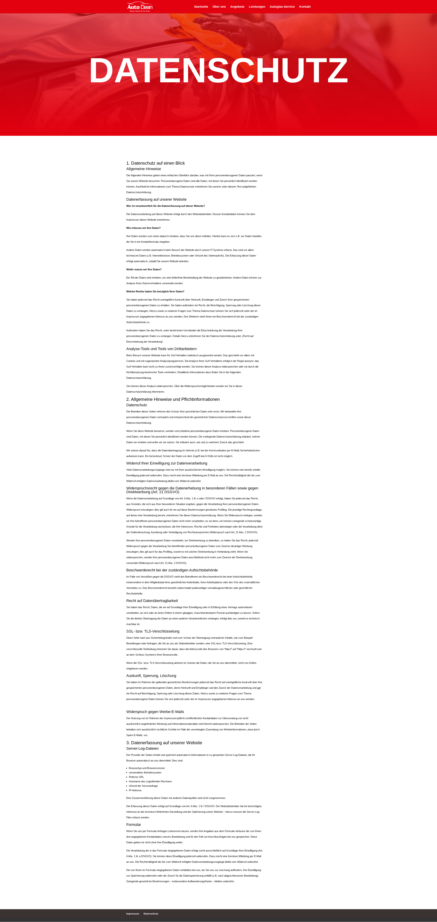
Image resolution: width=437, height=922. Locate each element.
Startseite (201, 6)
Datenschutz (151, 913)
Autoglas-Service (282, 6)
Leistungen (257, 6)
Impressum (132, 913)
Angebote (237, 6)
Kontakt (305, 6)
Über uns (219, 6)
